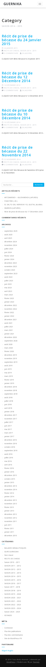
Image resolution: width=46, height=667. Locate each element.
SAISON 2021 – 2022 (12, 601)
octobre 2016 (9, 447)
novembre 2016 (10, 443)
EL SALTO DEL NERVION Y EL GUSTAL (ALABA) (23, 204)
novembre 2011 (10, 521)
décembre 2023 (10, 263)
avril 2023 (8, 291)
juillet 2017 (8, 422)
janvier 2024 (9, 259)
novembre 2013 (10, 503)
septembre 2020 (10, 341)
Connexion (8, 628)
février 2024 (9, 256)
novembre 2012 (10, 518)
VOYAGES (8, 615)
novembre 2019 (10, 358)
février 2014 (9, 493)
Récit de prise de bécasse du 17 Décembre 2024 (23, 212)
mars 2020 (8, 348)
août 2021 (8, 323)
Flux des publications (12, 631)
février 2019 (9, 380)
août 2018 (8, 397)
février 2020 (9, 351)
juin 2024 (8, 252)
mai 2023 (8, 287)
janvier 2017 (9, 436)
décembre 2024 (10, 241)
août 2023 (8, 277)
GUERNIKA (13, 4)
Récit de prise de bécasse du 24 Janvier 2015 (21, 40)
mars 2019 (8, 376)
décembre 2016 (10, 440)
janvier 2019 (9, 383)
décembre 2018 (10, 387)
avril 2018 (8, 408)
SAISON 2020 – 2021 (12, 598)
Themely (36, 662)
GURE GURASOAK (11, 551)
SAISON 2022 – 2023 (12, 605)
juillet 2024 (8, 249)
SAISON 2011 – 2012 (12, 566)
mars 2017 (8, 433)
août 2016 (8, 454)
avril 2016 (8, 465)
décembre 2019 (10, 355)
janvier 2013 (9, 511)
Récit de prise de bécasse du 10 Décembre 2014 (17, 114)
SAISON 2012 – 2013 (12, 569)
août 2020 (8, 344)
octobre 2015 (9, 479)
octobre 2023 (9, 270)
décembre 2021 (10, 319)
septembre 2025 (10, 231)
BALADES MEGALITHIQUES (15, 548)
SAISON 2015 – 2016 (12, 580)
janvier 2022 (9, 316)
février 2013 (9, 507)
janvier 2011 (9, 532)
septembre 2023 (10, 273)
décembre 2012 (10, 514)
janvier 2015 (9, 482)
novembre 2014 (10, 489)
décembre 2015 (10, 475)
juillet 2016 (8, 457)
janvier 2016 (9, 472)
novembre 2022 (10, 309)
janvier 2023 (9, 302)
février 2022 (9, 312)
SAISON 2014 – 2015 (12, 576)
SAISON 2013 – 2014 (12, 573)
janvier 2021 (9, 334)
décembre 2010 (10, 535)
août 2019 (8, 365)
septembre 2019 (10, 362)
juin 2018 (8, 404)
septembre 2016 (10, 450)
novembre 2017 (10, 419)
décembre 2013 (10, 500)
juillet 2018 (8, 401)
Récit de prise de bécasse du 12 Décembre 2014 (17, 77)
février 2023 (9, 298)
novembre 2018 (10, 390)
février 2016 (9, 468)
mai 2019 (8, 373)
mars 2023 (8, 295)
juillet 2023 (8, 280)
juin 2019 (8, 369)
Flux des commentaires (13, 635)
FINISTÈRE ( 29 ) (10, 201)
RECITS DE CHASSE (11, 51)
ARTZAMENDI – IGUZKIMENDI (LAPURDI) (21, 197)
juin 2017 (8, 426)
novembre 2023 (10, 266)
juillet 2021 (8, 327)
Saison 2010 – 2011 (12, 562)
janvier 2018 (9, 411)
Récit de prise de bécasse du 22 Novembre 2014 (17, 151)
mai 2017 (8, 429)
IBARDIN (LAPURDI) (12, 208)
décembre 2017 (10, 415)
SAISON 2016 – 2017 (12, 583)
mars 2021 (8, 330)
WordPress (10, 662)
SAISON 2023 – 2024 (12, 608)
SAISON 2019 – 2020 (12, 594)
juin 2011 (8, 525)
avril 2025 (8, 238)
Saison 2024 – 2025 (12, 612)
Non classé (8, 555)
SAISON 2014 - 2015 (28, 51)
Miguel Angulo (7, 650)
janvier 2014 (9, 496)
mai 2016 (8, 461)
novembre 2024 (10, 245)
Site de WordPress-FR (13, 638)
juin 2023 (8, 284)
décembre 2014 (10, 486)
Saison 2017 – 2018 (12, 587)
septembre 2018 (10, 394)
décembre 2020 (10, 337)
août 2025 (8, 234)
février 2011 (9, 528)
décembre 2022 (10, 305)
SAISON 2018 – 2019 (12, 590)
